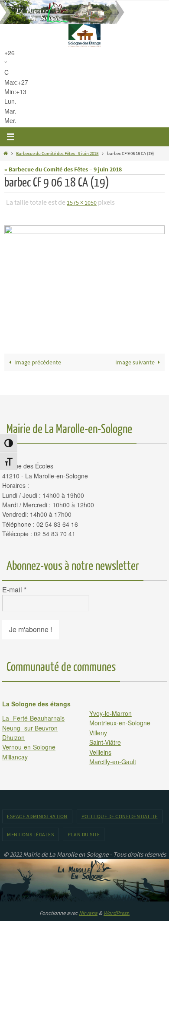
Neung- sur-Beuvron (30, 725)
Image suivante (135, 360)
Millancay (15, 754)
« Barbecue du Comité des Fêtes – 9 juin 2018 (63, 169)
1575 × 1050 (82, 202)
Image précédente (37, 360)
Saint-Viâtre (105, 740)
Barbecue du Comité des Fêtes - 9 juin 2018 (57, 153)
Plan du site (84, 832)
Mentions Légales (30, 832)
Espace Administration (37, 814)
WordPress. (117, 910)
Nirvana (88, 910)
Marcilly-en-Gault (112, 759)
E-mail (14, 588)
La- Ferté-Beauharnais (33, 716)
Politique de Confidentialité (119, 814)
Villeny (98, 730)
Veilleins (100, 750)
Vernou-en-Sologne (28, 745)
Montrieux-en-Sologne (119, 721)
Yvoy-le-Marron (110, 711)
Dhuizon (13, 735)
